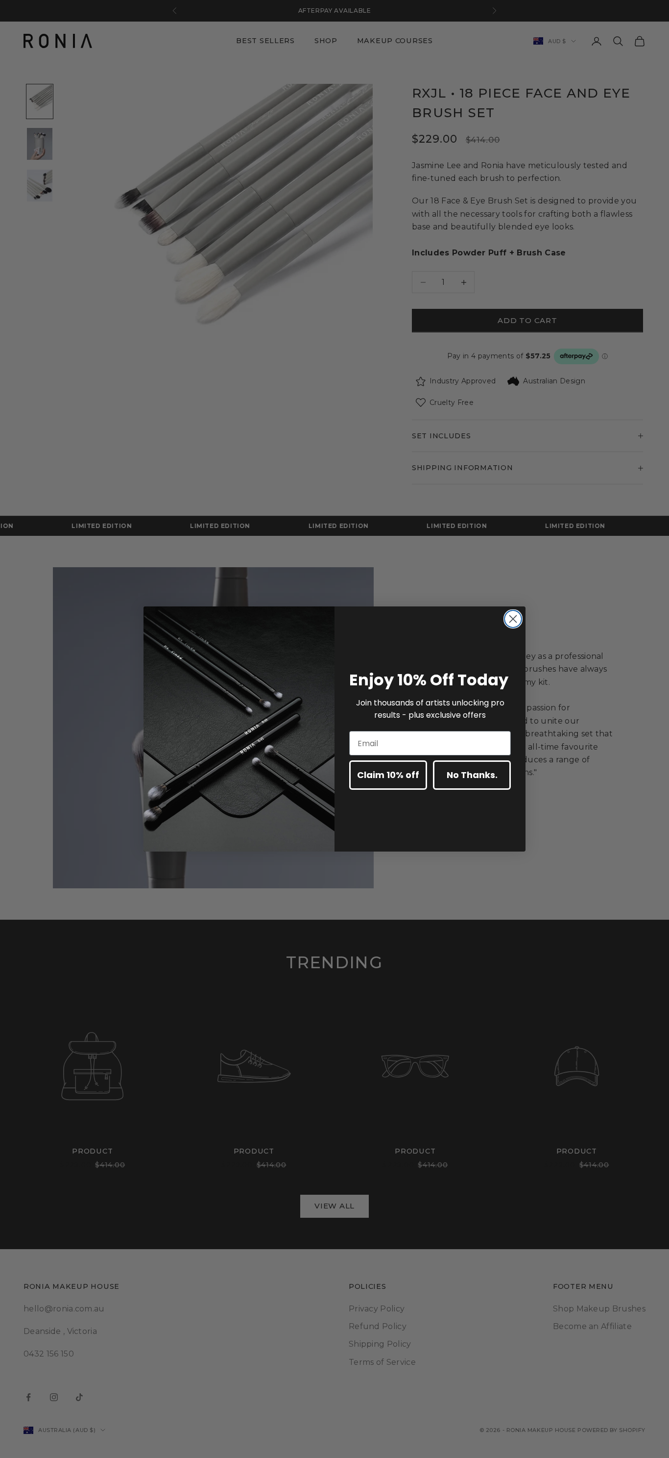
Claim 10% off (388, 775)
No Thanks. (472, 775)
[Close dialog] (513, 619)
